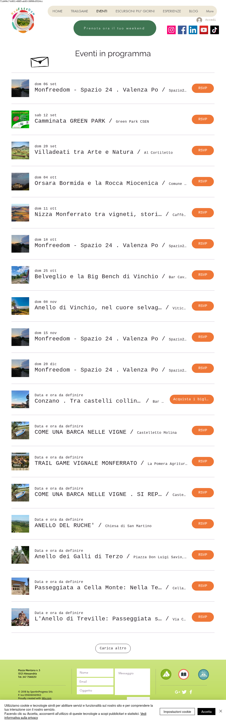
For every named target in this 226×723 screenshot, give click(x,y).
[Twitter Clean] (184, 692)
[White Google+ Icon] (177, 692)
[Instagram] (171, 30)
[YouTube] (204, 30)
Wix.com (46, 698)
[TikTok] (214, 30)
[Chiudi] (220, 711)
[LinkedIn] (193, 30)
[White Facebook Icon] (191, 692)
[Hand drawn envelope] (40, 60)
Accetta (206, 711)
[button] (96, 90)
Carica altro (113, 648)
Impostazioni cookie (177, 711)
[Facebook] (182, 30)
